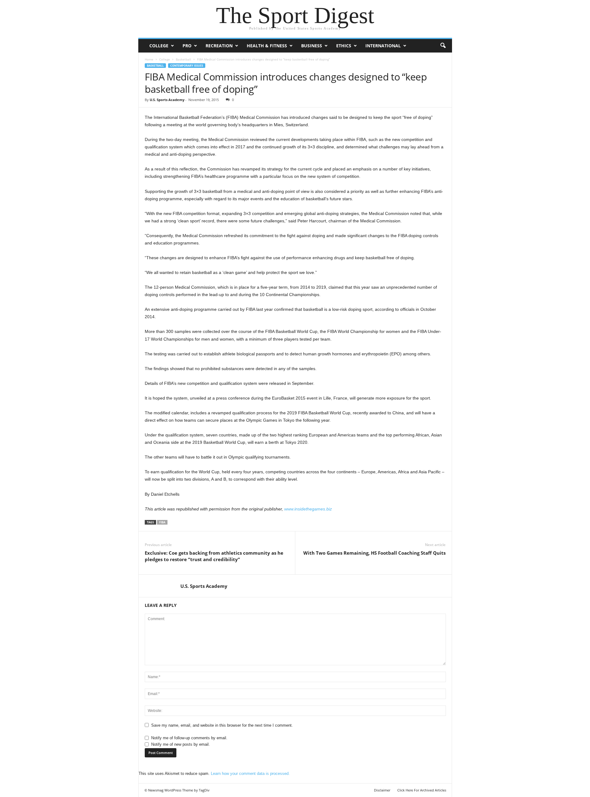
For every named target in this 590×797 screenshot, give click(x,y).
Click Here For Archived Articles (421, 790)
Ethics (343, 46)
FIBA (162, 522)
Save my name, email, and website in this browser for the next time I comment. (222, 725)
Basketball (183, 59)
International (383, 46)
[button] (443, 46)
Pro (187, 46)
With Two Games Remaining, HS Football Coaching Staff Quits (374, 553)
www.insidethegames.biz (308, 508)
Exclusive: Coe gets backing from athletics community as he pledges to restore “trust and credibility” (214, 556)
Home (149, 59)
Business (311, 46)
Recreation (219, 46)
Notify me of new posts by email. (180, 744)
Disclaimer (382, 790)
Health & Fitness (267, 46)
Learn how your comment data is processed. (250, 773)
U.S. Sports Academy (167, 99)
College (158, 46)
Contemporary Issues (186, 66)
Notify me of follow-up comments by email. (189, 738)
